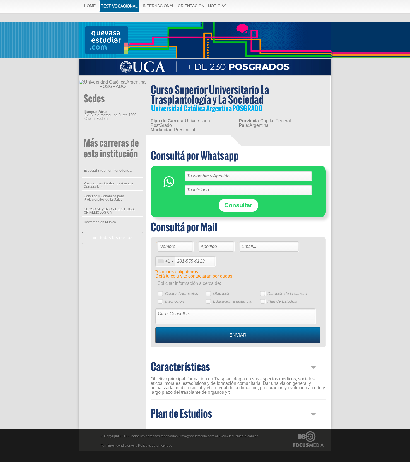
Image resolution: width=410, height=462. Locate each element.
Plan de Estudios (282, 301)
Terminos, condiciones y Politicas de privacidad (136, 446)
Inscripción (174, 301)
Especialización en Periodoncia (108, 170)
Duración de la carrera (287, 293)
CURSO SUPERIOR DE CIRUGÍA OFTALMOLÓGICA (109, 211)
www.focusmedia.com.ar (239, 436)
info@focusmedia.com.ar (199, 436)
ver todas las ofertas (112, 237)
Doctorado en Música (100, 222)
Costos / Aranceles (181, 293)
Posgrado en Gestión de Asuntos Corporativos (108, 185)
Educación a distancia (232, 301)
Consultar (238, 205)
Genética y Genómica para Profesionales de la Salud (104, 197)
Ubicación (221, 293)
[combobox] (165, 261)
